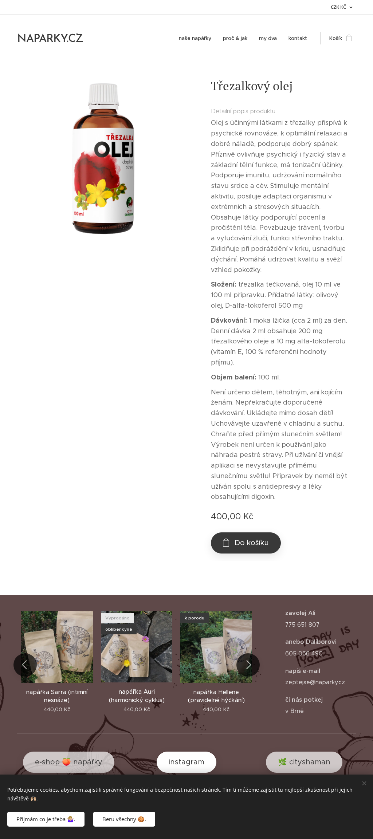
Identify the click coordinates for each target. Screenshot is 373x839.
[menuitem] (197, 38)
